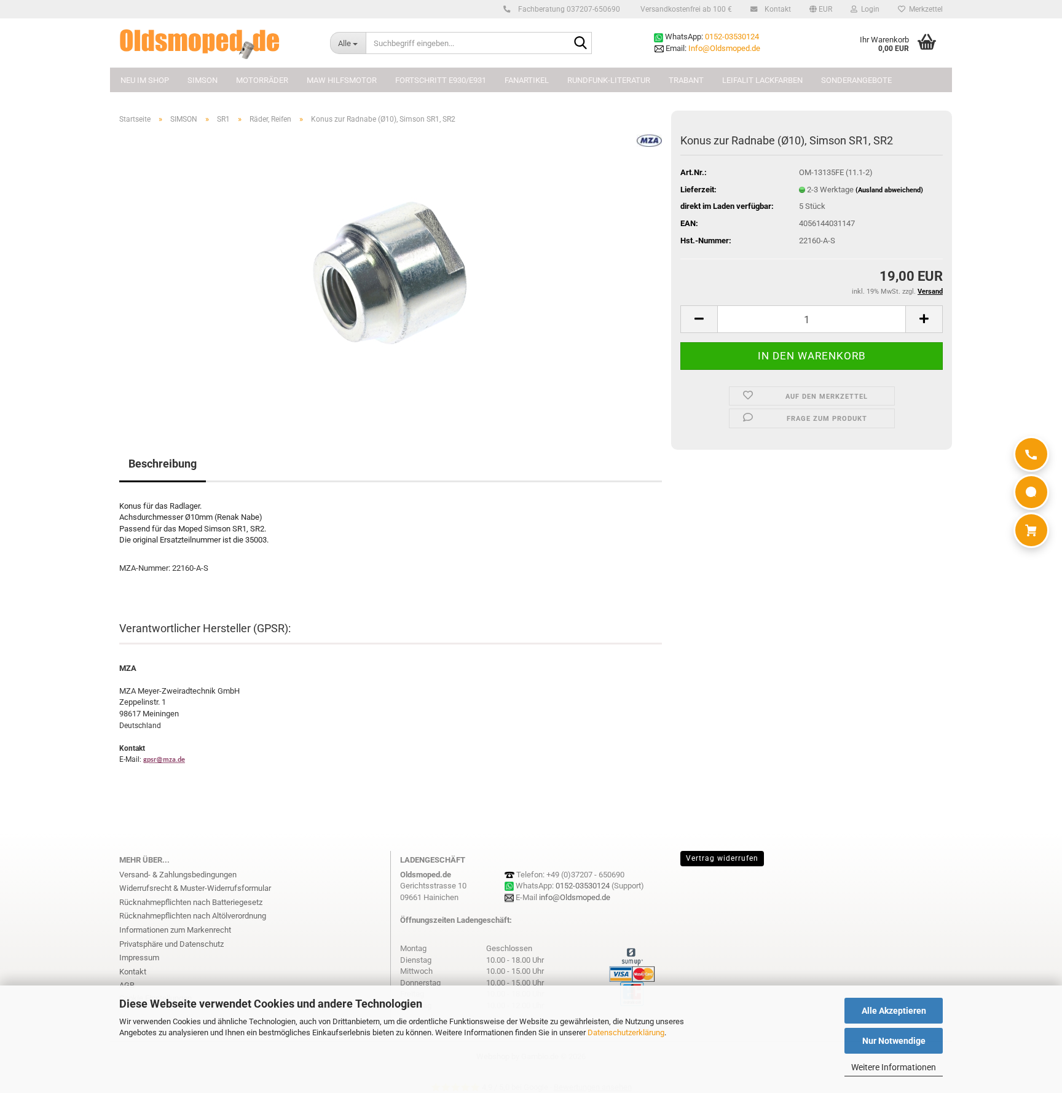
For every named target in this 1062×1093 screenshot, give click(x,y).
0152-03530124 (732, 36)
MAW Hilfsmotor (342, 80)
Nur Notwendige (894, 1041)
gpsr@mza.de (164, 760)
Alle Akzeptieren (894, 1011)
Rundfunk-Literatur (608, 80)
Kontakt (777, 9)
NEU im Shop (144, 80)
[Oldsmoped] (215, 43)
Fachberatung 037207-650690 (568, 9)
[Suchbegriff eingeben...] (580, 44)
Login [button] (868, 9)
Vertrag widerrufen (722, 858)
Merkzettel (924, 9)
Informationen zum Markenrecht (175, 929)
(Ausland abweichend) (889, 190)
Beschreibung (162, 463)
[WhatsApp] (1031, 492)
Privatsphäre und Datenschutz (171, 944)
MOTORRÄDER (262, 80)
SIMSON (202, 80)
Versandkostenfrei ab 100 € (685, 9)
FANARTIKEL (527, 80)
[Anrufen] (1031, 454)
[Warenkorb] (1031, 530)
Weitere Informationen (893, 1067)
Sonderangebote (856, 80)
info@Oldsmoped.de (574, 897)
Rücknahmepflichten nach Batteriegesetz (190, 902)
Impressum (139, 957)
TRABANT (686, 80)
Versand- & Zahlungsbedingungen (178, 874)
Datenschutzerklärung (626, 1032)
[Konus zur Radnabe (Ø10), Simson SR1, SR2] (390, 271)
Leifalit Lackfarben (762, 80)
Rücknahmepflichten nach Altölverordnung (192, 915)
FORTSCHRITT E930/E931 (440, 80)
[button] (820, 9)
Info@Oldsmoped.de (724, 48)
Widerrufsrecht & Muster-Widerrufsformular (195, 888)
